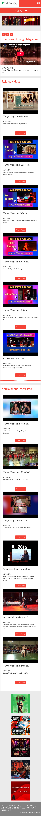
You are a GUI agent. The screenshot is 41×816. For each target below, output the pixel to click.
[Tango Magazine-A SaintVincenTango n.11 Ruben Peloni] (20, 294)
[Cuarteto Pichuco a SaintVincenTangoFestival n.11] (20, 343)
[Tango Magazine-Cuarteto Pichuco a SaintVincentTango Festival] (20, 149)
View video (20, 133)
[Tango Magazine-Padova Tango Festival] (20, 101)
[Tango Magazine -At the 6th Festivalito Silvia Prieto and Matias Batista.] (20, 505)
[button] (20, 101)
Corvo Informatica (33, 812)
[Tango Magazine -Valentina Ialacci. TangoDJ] (20, 408)
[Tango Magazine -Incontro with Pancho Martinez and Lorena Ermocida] (20, 650)
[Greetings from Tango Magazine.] (20, 553)
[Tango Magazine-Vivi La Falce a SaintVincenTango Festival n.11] (20, 197)
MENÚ (18, 10)
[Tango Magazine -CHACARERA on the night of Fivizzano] (20, 456)
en (38, 3)
